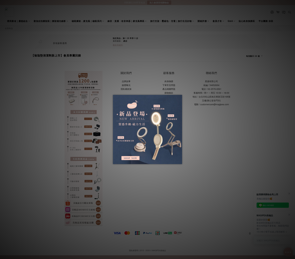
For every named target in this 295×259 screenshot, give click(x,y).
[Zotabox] (180, 161)
